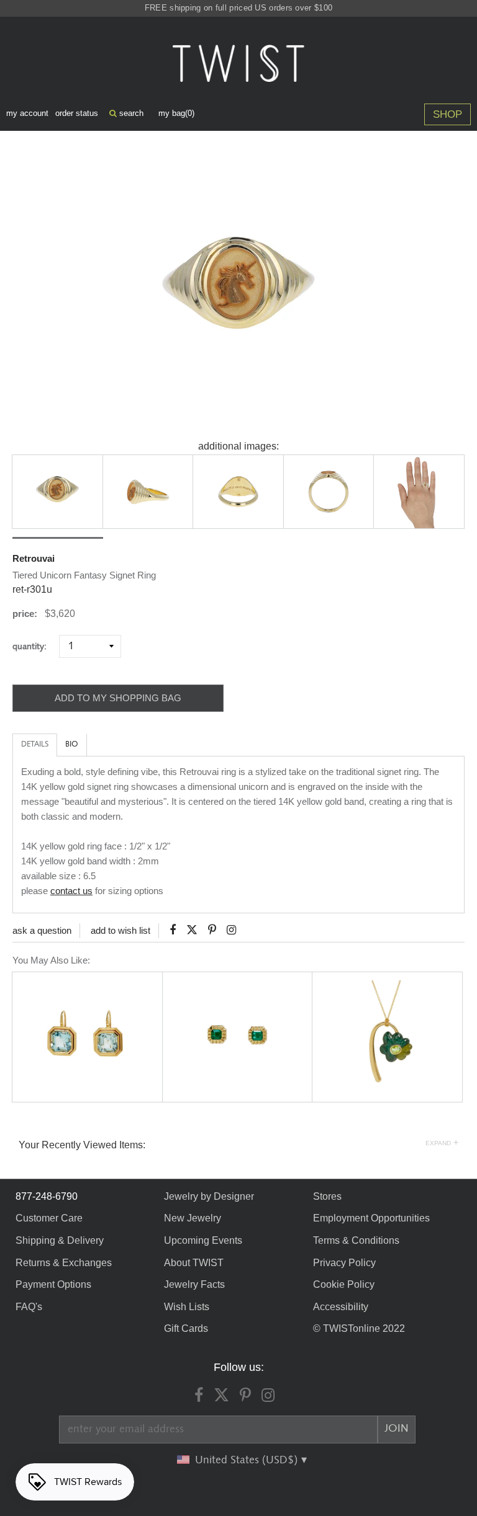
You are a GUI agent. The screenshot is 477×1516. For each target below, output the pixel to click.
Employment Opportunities (371, 1218)
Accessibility (340, 1306)
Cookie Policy (344, 1284)
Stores (327, 1196)
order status (76, 113)
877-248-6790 (47, 1196)
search (130, 113)
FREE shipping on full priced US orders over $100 (238, 7)
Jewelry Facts (194, 1284)
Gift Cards (186, 1328)
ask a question (41, 930)
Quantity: (34, 646)
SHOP (447, 114)
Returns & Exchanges (64, 1262)
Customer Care (49, 1218)
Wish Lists (186, 1306)
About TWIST (194, 1262)
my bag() (176, 113)
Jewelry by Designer (209, 1196)
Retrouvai (33, 558)
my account (27, 113)
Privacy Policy (344, 1262)
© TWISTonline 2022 (359, 1328)
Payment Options (53, 1284)
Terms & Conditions (356, 1240)
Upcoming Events (203, 1240)
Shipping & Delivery (60, 1240)
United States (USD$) (248, 1460)
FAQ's (29, 1306)
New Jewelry (192, 1218)
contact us (71, 890)
